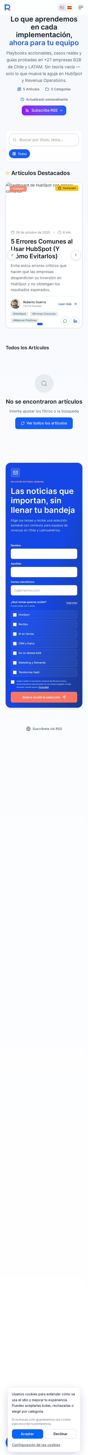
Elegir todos (71, 603)
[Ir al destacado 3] (46, 324)
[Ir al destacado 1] (34, 324)
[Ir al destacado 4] (50, 324)
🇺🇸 (62, 7)
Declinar (61, 1434)
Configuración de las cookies (36, 1445)
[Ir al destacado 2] (40, 324)
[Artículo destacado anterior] (12, 255)
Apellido (16, 563)
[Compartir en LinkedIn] (75, 321)
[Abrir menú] (81, 7)
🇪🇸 (69, 7)
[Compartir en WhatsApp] (65, 321)
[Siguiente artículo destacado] (75, 255)
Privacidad (44, 687)
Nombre (16, 545)
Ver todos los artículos (47, 423)
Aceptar (27, 1434)
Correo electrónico (22, 581)
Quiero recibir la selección (41, 697)
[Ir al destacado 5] (54, 324)
